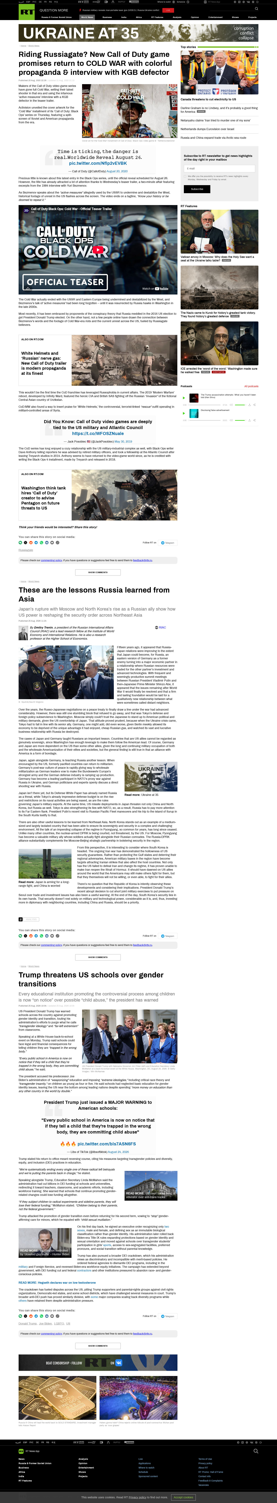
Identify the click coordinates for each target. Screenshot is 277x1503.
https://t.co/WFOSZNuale (98, 433)
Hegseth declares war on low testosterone (57, 1282)
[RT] (83, 2)
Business (107, 17)
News (22, 1459)
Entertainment (215, 17)
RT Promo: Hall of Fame (210, 1472)
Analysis (177, 17)
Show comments (98, 572)
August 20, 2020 (117, 171)
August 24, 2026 (118, 1152)
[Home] (27, 12)
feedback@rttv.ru (142, 560)
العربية (21, 2)
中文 (56, 2)
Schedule (143, 1472)
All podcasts (251, 386)
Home (23, 46)
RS (50, 2)
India (123, 17)
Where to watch (146, 1468)
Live (140, 1459)
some (94, 1297)
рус (31, 1442)
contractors (84, 1270)
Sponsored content (148, 1476)
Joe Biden (45, 1323)
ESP (28, 2)
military (23, 1266)
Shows (235, 17)
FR (45, 2)
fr (42, 1442)
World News (87, 17)
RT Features (157, 17)
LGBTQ (59, 1323)
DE (40, 2)
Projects (252, 17)
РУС (35, 2)
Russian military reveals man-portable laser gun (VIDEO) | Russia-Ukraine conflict (121, 10)
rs (47, 1442)
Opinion (195, 17)
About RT (203, 1468)
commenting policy (51, 560)
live (168, 10)
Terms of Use (205, 1459)
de (37, 1442)
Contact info (204, 1476)
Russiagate (26, 550)
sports (107, 1245)
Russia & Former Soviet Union (57, 17)
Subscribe (197, 189)
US (68, 1323)
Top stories (188, 47)
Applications (144, 1463)
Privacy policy (205, 1463)
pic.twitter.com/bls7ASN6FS (107, 1144)
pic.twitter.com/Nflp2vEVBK (98, 163)
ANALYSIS (31, 919)
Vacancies (203, 1485)
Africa (139, 17)
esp (25, 1442)
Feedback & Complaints (210, 1481)
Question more (54, 10)
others (23, 1300)
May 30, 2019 (123, 441)
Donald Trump (28, 1323)
